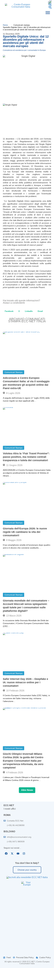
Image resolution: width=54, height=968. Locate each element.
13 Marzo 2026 (13, 615)
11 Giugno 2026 (14, 465)
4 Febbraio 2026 (14, 772)
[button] (9, 311)
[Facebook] (6, 853)
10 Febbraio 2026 (15, 690)
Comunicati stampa (13, 372)
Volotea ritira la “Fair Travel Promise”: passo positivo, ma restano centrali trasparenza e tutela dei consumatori (26, 457)
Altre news (27, 790)
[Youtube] (18, 853)
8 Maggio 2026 (13, 540)
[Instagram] (23, 853)
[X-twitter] (12, 853)
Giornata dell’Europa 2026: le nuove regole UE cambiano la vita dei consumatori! (25, 532)
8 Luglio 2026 (13, 393)
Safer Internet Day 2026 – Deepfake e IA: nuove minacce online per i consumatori (25, 682)
